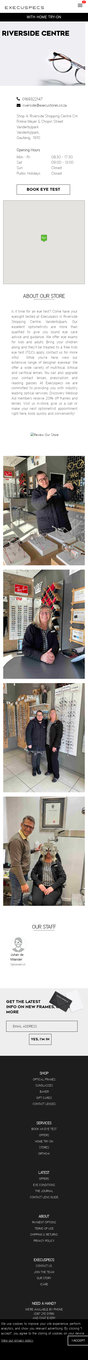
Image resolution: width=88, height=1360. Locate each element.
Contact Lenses (44, 1104)
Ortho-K (44, 1154)
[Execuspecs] (24, 5)
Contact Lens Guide (44, 1197)
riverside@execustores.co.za (44, 105)
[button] (44, 238)
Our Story (44, 1278)
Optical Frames (44, 1079)
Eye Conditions (44, 1185)
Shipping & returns (44, 1234)
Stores (44, 1147)
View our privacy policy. (17, 1340)
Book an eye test (44, 1129)
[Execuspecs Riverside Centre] (44, 510)
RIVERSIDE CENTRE (35, 33)
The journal (44, 1191)
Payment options (44, 1222)
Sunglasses (44, 1085)
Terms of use (44, 1228)
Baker (44, 1092)
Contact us (44, 1266)
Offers (44, 1135)
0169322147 (31, 99)
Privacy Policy (44, 1241)
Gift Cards (44, 1098)
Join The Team (44, 1272)
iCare (44, 1284)
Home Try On (44, 1141)
